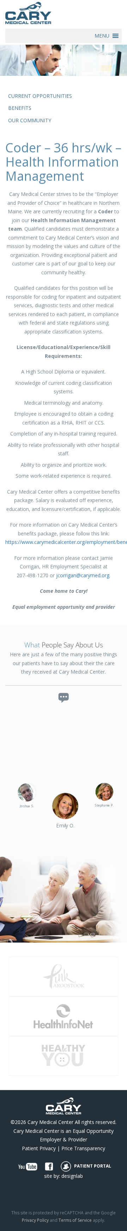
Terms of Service (75, 1220)
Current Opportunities (40, 95)
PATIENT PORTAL (92, 1166)
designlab (72, 1176)
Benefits (19, 108)
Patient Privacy (39, 1148)
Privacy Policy (35, 1220)
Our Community (29, 120)
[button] (102, 36)
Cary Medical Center (50, 1122)
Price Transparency (83, 1148)
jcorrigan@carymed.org (82, 575)
